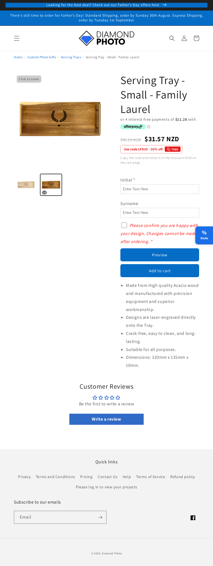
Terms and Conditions (55, 476)
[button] (17, 38)
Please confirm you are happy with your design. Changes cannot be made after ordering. (159, 233)
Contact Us (107, 476)
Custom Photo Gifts (41, 57)
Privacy (24, 476)
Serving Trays (71, 57)
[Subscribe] (100, 517)
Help (127, 476)
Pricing (86, 476)
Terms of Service (150, 476)
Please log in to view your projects (106, 486)
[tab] (26, 185)
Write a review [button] (106, 419)
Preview (160, 254)
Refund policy (182, 476)
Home (18, 57)
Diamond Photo (112, 553)
